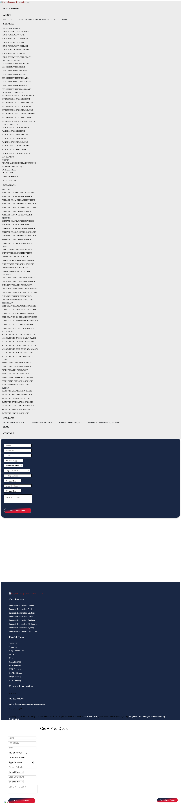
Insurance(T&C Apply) (12, 167)
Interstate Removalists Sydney (16, 117)
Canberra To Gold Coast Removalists (19, 289)
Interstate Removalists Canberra (18, 95)
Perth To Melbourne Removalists (17, 381)
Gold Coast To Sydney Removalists (18, 328)
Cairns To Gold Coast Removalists (18, 260)
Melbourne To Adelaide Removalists (19, 334)
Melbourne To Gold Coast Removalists (20, 349)
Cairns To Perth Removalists (15, 268)
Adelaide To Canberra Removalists (18, 200)
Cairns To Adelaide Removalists (17, 249)
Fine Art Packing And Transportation (19, 163)
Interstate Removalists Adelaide (17, 110)
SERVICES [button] (8, 24)
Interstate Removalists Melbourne (18, 114)
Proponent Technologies (139, 716)
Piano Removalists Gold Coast (16, 153)
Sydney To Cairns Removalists (16, 398)
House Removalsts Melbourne (16, 50)
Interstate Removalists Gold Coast (18, 121)
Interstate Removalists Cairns (16, 106)
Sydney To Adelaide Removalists (17, 391)
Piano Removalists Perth (13, 131)
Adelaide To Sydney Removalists (17, 215)
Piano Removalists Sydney (14, 149)
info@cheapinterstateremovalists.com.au (27, 704)
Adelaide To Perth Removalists (16, 211)
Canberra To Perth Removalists (17, 296)
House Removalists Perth (13, 35)
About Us (13, 647)
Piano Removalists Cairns (14, 138)
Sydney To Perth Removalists (15, 413)
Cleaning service (10, 176)
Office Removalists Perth (13, 67)
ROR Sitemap (15, 665)
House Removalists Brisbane (15, 39)
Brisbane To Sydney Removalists (17, 243)
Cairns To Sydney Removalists (16, 272)
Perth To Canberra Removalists (17, 374)
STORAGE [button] (8, 418)
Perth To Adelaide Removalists (16, 363)
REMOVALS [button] (9, 185)
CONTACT (8, 433)
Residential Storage (13, 423)
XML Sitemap (15, 662)
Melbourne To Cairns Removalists (18, 342)
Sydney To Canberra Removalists (17, 402)
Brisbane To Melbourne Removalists (19, 236)
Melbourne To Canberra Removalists (19, 345)
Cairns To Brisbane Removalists (17, 253)
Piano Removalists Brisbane (15, 135)
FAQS (64, 20)
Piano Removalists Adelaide (15, 142)
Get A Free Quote (17, 510)
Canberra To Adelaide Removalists (18, 278)
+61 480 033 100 (16, 699)
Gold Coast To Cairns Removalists (18, 313)
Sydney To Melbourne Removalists (18, 409)
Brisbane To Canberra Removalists (18, 228)
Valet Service (8, 173)
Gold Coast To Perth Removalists (17, 324)
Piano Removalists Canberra (15, 127)
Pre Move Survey (9, 180)
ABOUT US (7, 20)
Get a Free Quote (167, 800)
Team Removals (90, 716)
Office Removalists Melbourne (16, 82)
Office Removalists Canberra (16, 63)
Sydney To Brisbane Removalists (17, 395)
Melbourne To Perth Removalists (17, 353)
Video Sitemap (15, 680)
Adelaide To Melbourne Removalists (19, 204)
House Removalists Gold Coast (16, 57)
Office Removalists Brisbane (15, 71)
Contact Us (13, 643)
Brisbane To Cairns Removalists (17, 225)
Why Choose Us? (16, 651)
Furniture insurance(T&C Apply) (104, 423)
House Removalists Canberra (15, 31)
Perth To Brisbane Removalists (16, 366)
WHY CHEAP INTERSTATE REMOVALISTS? (37, 20)
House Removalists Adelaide (15, 46)
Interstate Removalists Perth (16, 99)
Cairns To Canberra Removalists (17, 257)
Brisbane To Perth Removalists (16, 239)
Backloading (8, 157)
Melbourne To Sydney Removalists (18, 356)
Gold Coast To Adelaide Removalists (19, 306)
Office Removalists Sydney (14, 85)
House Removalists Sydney (14, 53)
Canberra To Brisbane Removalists (18, 281)
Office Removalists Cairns (14, 74)
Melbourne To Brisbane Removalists (19, 338)
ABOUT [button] (7, 15)
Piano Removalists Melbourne (16, 146)
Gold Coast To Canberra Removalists (19, 317)
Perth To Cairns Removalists (15, 370)
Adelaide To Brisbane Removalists (18, 193)
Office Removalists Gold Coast (16, 89)
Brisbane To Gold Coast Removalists (19, 232)
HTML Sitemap (15, 673)
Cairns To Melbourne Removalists (18, 264)
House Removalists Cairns (14, 42)
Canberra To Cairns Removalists (17, 285)
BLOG (6, 427)
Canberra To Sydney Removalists (17, 300)
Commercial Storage (41, 423)
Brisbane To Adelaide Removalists (18, 221)
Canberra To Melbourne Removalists (19, 292)
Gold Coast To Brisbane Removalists (19, 310)
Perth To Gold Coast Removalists (17, 377)
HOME (11, 9)
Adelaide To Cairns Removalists (17, 196)
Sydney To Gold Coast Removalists (18, 406)
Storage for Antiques (70, 423)
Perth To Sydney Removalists (15, 385)
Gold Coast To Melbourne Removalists (20, 321)
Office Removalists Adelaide (15, 78)
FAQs (11, 654)
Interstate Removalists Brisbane (17, 103)
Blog (11, 658)
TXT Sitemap (15, 669)
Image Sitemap (15, 677)
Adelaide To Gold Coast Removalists (19, 207)
